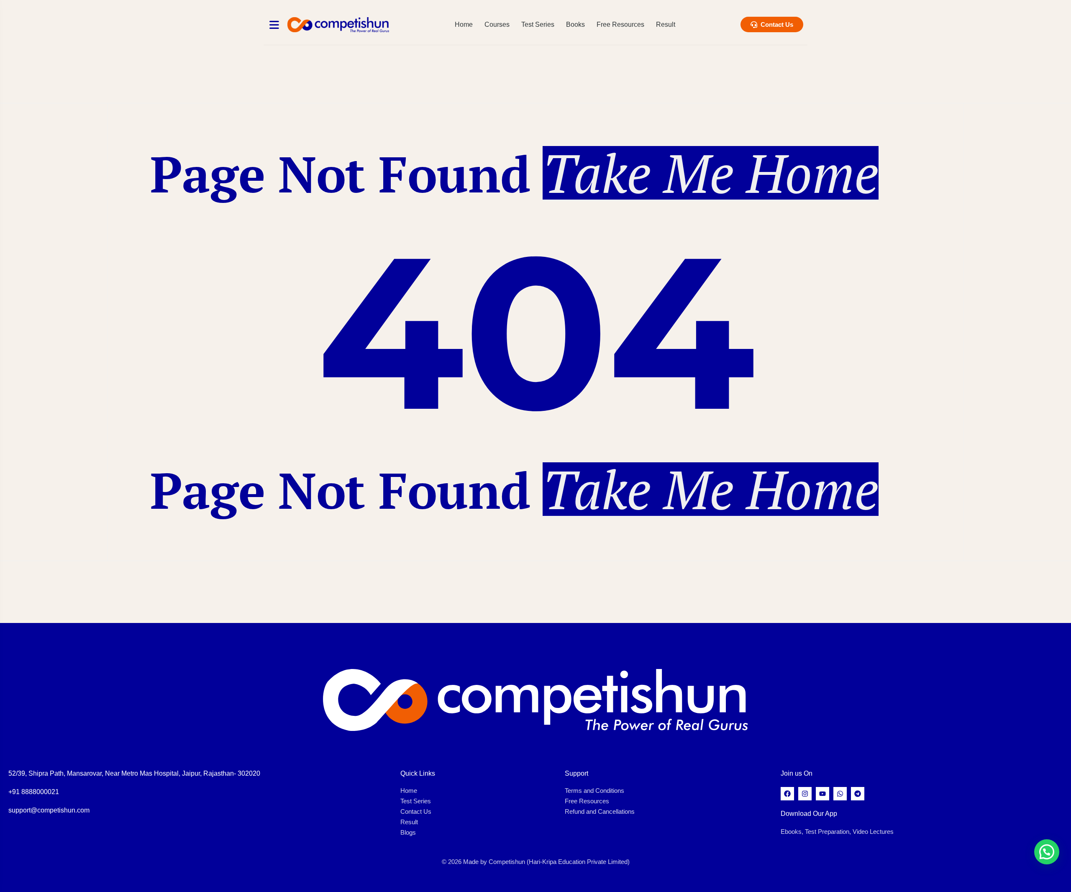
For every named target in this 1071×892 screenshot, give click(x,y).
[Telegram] (857, 793)
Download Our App (809, 813)
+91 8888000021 (33, 791)
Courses (497, 24)
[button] (1046, 851)
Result (665, 24)
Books (575, 24)
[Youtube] (822, 793)
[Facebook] (787, 793)
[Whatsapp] (840, 793)
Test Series (537, 24)
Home (464, 24)
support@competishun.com (49, 810)
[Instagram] (805, 793)
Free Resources (620, 24)
